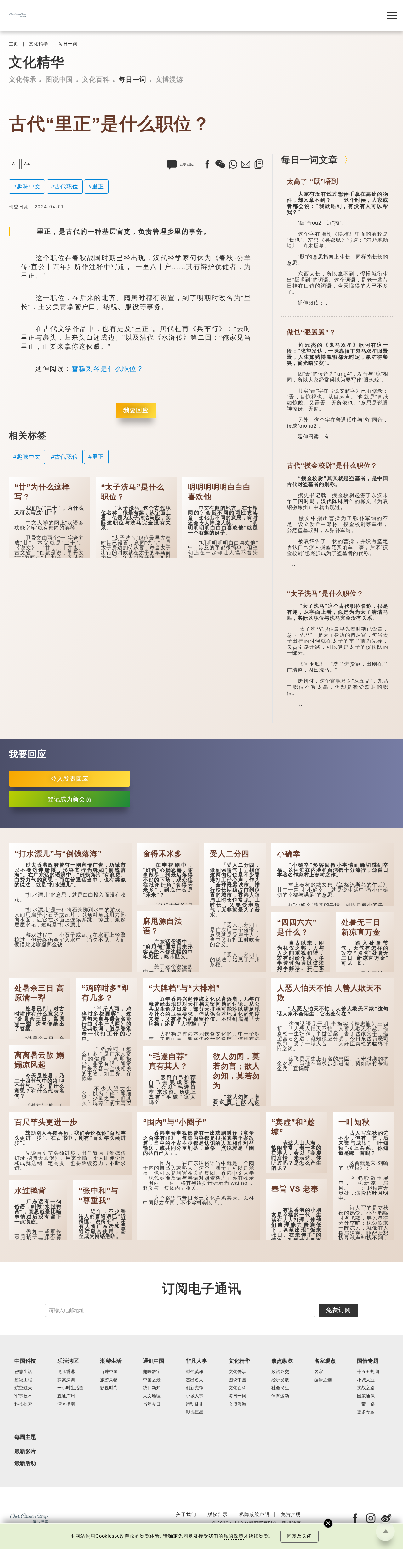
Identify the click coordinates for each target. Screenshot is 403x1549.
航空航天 (23, 1387)
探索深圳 (66, 1380)
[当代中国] (186, 15)
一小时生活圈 (70, 1387)
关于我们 (186, 1514)
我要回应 (136, 410)
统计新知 (152, 1387)
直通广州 (66, 1396)
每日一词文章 (309, 160)
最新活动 (25, 1463)
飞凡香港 (66, 1371)
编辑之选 (323, 1380)
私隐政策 (234, 1536)
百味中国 (109, 1371)
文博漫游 (169, 79)
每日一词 (68, 44)
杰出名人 (194, 1380)
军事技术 (23, 1396)
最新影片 (25, 1451)
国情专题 (367, 1361)
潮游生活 (111, 1361)
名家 (318, 1371)
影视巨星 (194, 1412)
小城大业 (366, 1380)
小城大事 (194, 1396)
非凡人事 (196, 1361)
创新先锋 (194, 1387)
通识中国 (153, 1361)
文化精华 (38, 44)
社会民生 (280, 1387)
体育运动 (280, 1396)
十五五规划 (368, 1371)
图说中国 (59, 79)
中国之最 (152, 1380)
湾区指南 (66, 1404)
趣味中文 (29, 186)
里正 (98, 186)
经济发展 (280, 1380)
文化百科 (96, 79)
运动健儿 (194, 1404)
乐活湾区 (68, 1361)
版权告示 (217, 1514)
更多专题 (366, 1412)
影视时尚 (109, 1387)
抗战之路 (366, 1387)
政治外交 (280, 1371)
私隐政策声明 (254, 1514)
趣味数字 (152, 1371)
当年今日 (152, 1404)
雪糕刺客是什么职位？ (107, 368)
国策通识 (366, 1396)
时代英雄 (194, 1371)
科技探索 (23, 1404)
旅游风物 (109, 1380)
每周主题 (25, 1437)
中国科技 (25, 1361)
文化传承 (23, 79)
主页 (13, 44)
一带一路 (366, 1404)
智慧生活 (23, 1371)
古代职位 (66, 186)
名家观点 (325, 1361)
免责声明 (291, 1514)
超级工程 (23, 1380)
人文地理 (152, 1396)
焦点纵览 (282, 1361)
